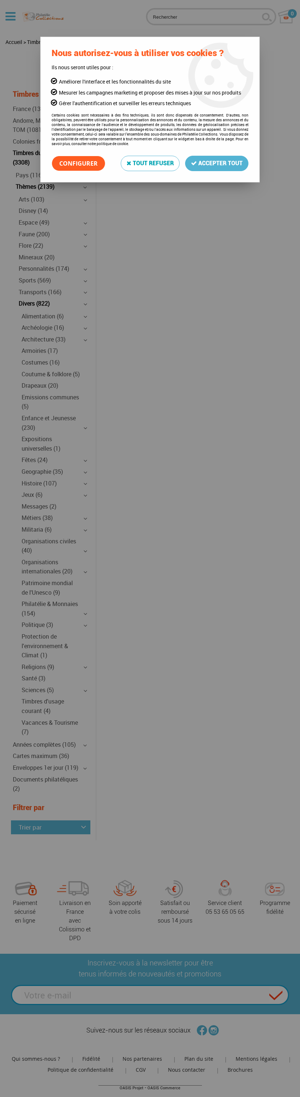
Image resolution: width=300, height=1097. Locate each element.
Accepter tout (220, 163)
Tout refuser (152, 163)
